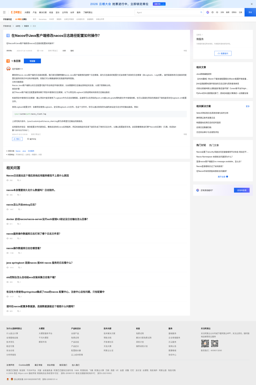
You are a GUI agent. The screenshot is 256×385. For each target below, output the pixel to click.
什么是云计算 (12, 333)
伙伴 (72, 12)
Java (24, 151)
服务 (79, 12)
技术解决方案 (109, 333)
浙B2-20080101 (68, 373)
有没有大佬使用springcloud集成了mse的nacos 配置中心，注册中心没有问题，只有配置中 (55, 292)
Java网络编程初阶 (204, 74)
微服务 (59, 19)
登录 (250, 12)
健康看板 (172, 350)
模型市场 (43, 341)
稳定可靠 (10, 346)
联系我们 (63, 365)
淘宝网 (22, 370)
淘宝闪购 (172, 370)
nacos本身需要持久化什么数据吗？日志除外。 (31, 190)
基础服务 (172, 333)
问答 (40, 154)
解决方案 (43, 12)
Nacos (18, 151)
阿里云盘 (163, 370)
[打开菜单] (4, 12)
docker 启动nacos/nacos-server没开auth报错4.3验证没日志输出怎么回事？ (47, 219)
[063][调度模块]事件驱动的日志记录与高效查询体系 (217, 83)
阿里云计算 (99, 370)
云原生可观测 (69, 19)
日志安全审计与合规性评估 (207, 132)
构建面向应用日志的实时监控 (208, 122)
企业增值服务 (174, 337)
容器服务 (90, 19)
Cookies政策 (24, 365)
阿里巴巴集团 (12, 370)
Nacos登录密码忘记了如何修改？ (210, 166)
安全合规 (10, 350)
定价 (57, 12)
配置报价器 (76, 350)
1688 (76, 370)
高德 (113, 370)
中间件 (51, 19)
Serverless (43, 19)
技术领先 (10, 341)
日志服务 (31, 151)
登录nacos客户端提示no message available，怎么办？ (219, 161)
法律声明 (10, 365)
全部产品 (75, 333)
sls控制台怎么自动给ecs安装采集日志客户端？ (31, 277)
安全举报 (51, 365)
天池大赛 (107, 346)
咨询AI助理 (241, 190)
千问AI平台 (31, 370)
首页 (34, 19)
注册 (240, 12)
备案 (227, 12)
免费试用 (75, 337)
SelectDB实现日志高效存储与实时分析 (212, 112)
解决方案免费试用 (144, 337)
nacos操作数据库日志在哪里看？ (24, 248)
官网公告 (172, 346)
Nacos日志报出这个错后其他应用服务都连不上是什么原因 (37, 175)
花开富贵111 (17, 68)
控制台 (234, 12)
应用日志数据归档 (203, 127)
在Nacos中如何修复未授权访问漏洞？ (212, 171)
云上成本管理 (77, 354)
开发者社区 (7, 19)
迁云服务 (172, 341)
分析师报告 (11, 354)
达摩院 (146, 370)
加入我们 (76, 365)
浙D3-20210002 (104, 373)
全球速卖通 (47, 370)
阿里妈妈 (84, 370)
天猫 (39, 370)
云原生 (18, 26)
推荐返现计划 (142, 346)
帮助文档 (107, 337)
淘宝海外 (154, 370)
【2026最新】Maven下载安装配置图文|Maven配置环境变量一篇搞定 (225, 78)
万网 (107, 370)
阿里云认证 (108, 350)
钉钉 (132, 370)
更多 (248, 106)
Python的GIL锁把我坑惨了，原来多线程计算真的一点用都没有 (222, 93)
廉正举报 (38, 365)
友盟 (122, 370)
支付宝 (138, 370)
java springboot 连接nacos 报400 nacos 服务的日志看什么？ (40, 262)
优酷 (127, 370)
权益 (51, 12)
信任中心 (172, 354)
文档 (222, 12)
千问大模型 (44, 337)
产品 (35, 12)
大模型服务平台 (45, 333)
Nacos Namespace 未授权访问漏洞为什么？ (214, 156)
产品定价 (75, 346)
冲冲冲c (9, 50)
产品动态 (75, 341)
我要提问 (224, 53)
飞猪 (91, 370)
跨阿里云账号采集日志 (205, 117)
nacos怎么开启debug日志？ (21, 204)
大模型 (27, 12)
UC (117, 370)
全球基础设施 (12, 337)
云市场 (65, 12)
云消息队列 (80, 19)
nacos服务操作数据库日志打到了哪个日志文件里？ (33, 233)
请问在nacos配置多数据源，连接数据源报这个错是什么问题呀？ (41, 306)
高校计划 (140, 341)
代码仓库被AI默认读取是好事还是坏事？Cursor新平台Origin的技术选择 (226, 88)
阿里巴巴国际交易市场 (63, 370)
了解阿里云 (88, 12)
